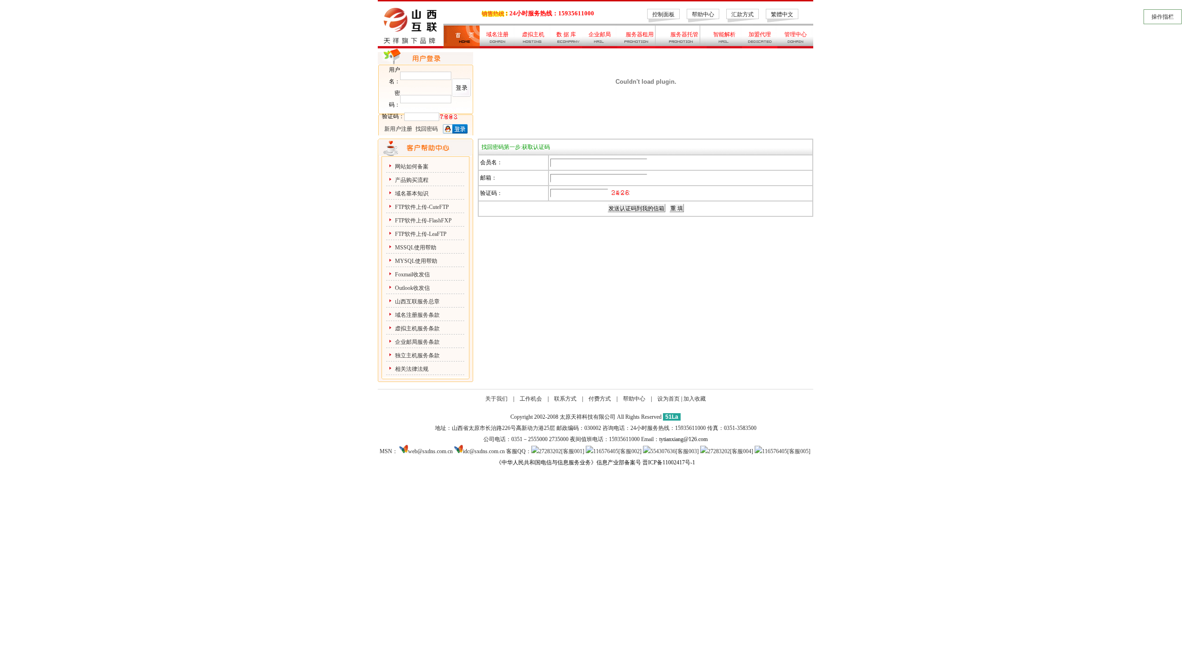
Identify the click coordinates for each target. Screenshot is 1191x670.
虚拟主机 (533, 34)
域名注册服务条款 (417, 315)
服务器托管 (684, 34)
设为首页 (668, 398)
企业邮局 (600, 34)
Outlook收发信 (412, 288)
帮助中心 (703, 14)
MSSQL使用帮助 (415, 247)
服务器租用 (640, 34)
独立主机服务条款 (417, 355)
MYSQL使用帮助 (416, 261)
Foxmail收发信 (412, 274)
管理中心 (795, 34)
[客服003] (687, 451)
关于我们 (496, 398)
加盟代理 (760, 34)
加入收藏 (694, 398)
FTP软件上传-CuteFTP (422, 207)
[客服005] (798, 451)
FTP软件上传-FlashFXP (423, 220)
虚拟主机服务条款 (418, 328)
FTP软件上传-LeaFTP (421, 234)
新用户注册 (398, 129)
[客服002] (630, 451)
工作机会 (531, 398)
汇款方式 (742, 14)
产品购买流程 (411, 180)
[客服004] (741, 451)
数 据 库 (566, 34)
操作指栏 (1162, 16)
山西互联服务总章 (417, 301)
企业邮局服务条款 (417, 342)
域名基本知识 (411, 193)
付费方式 (600, 398)
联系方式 (565, 398)
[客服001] (572, 451)
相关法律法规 (411, 369)
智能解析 (724, 34)
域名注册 (497, 34)
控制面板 (663, 14)
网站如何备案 (411, 166)
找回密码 (426, 129)
